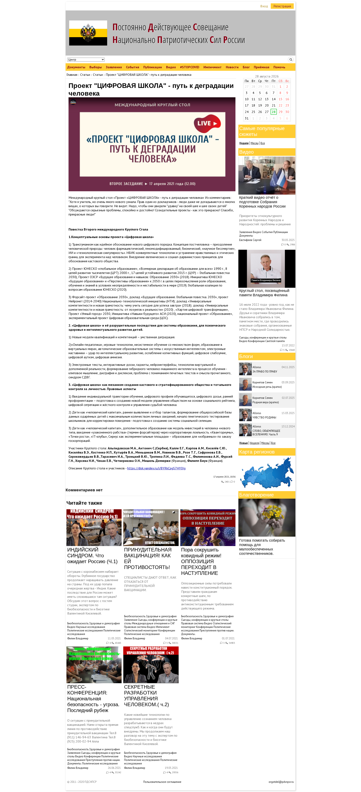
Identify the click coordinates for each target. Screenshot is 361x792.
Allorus (257, 367)
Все (263, 143)
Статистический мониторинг (141, 630)
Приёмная (261, 67)
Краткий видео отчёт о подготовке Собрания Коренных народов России (262, 201)
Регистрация (282, 6)
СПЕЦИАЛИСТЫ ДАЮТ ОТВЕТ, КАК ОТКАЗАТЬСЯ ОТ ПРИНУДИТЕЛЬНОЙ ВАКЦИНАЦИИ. (150, 583)
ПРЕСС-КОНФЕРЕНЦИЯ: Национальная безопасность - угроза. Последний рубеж (93, 698)
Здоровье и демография (104, 623)
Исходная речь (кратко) (267, 387)
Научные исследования (90, 627)
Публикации (152, 67)
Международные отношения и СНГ (153, 623)
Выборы (95, 67)
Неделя (254, 443)
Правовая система (135, 627)
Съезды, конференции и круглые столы (205, 620)
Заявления (114, 67)
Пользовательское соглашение (162, 782)
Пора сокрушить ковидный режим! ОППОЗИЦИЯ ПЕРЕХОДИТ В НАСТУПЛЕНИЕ (201, 561)
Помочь (279, 67)
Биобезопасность (78, 623)
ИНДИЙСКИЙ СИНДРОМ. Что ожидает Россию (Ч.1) (92, 555)
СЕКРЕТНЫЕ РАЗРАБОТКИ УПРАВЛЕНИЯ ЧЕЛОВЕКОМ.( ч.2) (146, 695)
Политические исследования (85, 630)
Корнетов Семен (263, 382)
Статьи (85, 74)
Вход (264, 6)
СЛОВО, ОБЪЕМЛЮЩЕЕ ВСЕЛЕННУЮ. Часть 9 (266, 432)
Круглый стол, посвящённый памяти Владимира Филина (264, 293)
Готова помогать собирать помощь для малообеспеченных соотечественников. (262, 547)
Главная (71, 74)
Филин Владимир (77, 638)
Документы (76, 67)
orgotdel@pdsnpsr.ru (281, 782)
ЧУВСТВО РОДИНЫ (264, 417)
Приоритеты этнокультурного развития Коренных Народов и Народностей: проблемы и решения (265, 220)
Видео (171, 67)
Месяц (254, 143)
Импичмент (212, 67)
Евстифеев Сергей (250, 240)
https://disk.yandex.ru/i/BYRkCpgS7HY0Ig (156, 468)
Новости (232, 67)
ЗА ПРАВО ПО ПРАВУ (265, 371)
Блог (246, 67)
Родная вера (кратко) (266, 402)
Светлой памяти (275, 341)
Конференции (166, 630)
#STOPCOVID (189, 67)
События (132, 67)
